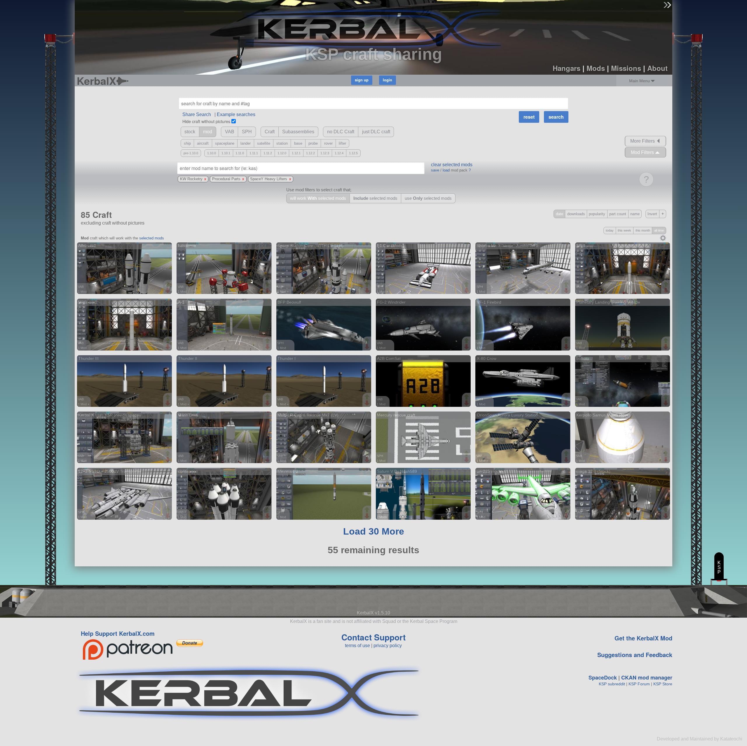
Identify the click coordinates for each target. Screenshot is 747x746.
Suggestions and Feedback (634, 654)
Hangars (566, 68)
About (657, 68)
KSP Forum (639, 684)
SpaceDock (603, 677)
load (446, 170)
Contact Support (373, 637)
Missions (626, 68)
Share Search (196, 114)
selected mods (151, 238)
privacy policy (388, 645)
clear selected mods (451, 164)
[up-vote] (168, 285)
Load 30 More (373, 531)
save (435, 170)
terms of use (357, 645)
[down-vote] (168, 291)
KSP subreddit (612, 684)
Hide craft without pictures (206, 121)
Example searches (236, 114)
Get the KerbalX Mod (643, 638)
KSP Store (662, 684)
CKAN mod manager (646, 677)
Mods (596, 68)
